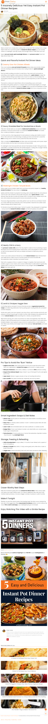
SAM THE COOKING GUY (8, 549)
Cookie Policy (14, 719)
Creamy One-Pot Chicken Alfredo (16, 64)
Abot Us (2, 719)
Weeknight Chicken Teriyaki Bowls (16, 186)
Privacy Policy (8, 719)
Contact (19, 719)
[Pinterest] (8, 639)
